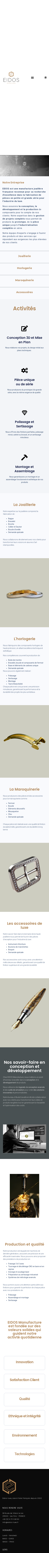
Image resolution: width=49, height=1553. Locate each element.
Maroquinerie (24, 280)
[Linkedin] (46, 78)
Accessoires (24, 292)
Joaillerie (24, 256)
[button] (32, 77)
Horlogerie (24, 268)
